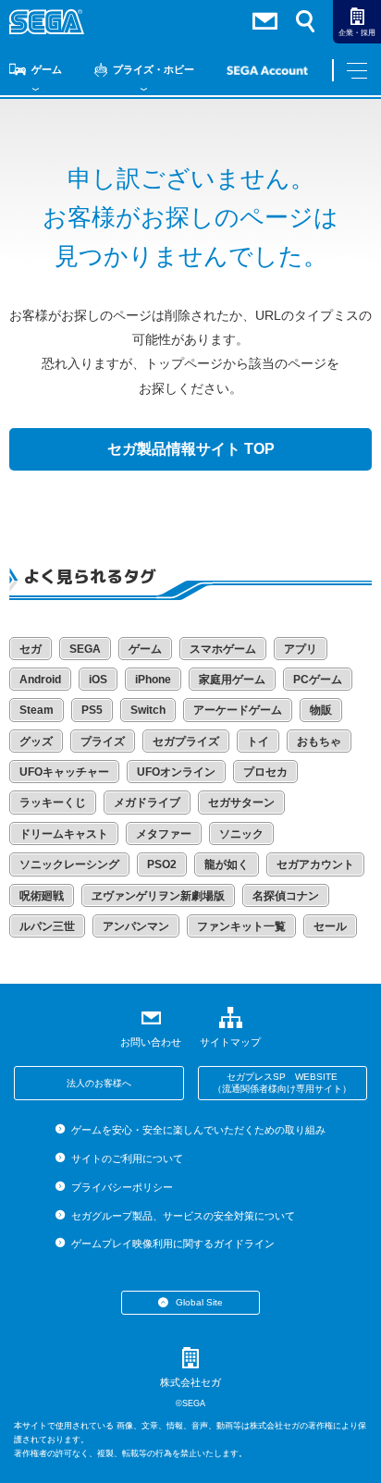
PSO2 (162, 864)
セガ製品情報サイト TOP (191, 449)
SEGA (85, 649)
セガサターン (241, 802)
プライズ (102, 741)
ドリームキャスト (63, 833)
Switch (148, 710)
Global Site (199, 1302)
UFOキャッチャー (64, 772)
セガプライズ (186, 741)
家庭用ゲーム (232, 679)
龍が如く (226, 864)
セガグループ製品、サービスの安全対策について (182, 1215)
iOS (98, 679)
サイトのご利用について (126, 1158)
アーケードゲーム (237, 710)
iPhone (153, 679)
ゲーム (46, 69)
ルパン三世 (47, 926)
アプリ (300, 649)
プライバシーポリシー (121, 1187)
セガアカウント (315, 864)
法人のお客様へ (99, 1083)
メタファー (163, 833)
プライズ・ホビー (153, 69)
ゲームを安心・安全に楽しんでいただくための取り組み (198, 1129)
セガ (30, 649)
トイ (258, 741)
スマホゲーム (223, 649)
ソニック (241, 833)
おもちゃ (319, 741)
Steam (36, 710)
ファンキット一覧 (241, 926)
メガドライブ (147, 802)
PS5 (92, 710)
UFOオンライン (176, 772)
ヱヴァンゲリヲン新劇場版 (158, 895)
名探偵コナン (285, 895)
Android (40, 679)
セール (330, 926)
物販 (321, 710)
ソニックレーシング (69, 864)
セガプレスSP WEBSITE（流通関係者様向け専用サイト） (282, 1083)
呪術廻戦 (41, 895)
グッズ (36, 741)
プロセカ (265, 772)
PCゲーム (317, 679)
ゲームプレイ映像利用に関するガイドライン (172, 1243)
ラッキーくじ (52, 802)
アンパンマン (136, 926)
